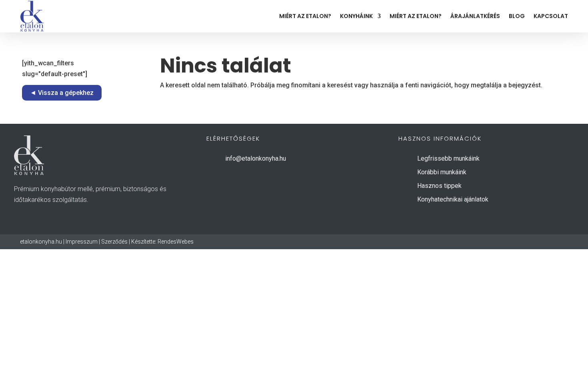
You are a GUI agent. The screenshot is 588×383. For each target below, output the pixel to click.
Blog (517, 16)
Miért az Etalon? (305, 16)
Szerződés (114, 241)
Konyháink (356, 16)
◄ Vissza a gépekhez (62, 93)
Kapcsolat (551, 16)
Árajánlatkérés (475, 16)
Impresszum (82, 241)
